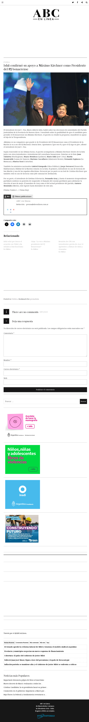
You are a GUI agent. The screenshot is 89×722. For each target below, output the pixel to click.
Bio (8, 196)
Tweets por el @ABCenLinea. (15, 633)
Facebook (77, 2)
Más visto (42, 642)
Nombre (7, 360)
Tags (47, 642)
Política (7, 62)
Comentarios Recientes (22, 642)
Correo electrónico (12, 369)
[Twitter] (6, 209)
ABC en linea (23, 201)
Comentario (9, 333)
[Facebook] (9, 209)
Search (86, 2)
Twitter (72, 2)
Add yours (44, 312)
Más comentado (34, 642)
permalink (34, 299)
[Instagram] (9, 212)
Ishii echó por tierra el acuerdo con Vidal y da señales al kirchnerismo (13, 244)
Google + (81, 2)
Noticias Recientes (9, 642)
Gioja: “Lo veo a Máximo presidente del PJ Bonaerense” (40, 244)
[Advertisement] (45, 41)
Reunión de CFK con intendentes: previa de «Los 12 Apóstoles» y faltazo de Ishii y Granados (71, 245)
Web (5, 378)
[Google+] (12, 209)
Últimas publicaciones (23, 196)
